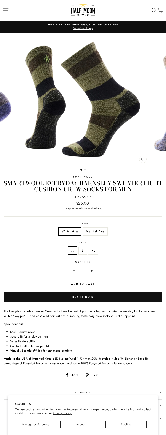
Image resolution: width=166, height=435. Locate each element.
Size (82, 242)
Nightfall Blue (95, 231)
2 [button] (85, 170)
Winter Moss (70, 231)
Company (83, 392)
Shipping (69, 208)
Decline (126, 424)
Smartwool (83, 176)
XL (93, 250)
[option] (83, 27)
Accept (80, 424)
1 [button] (81, 170)
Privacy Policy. (62, 413)
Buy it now (83, 297)
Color (83, 223)
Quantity (83, 262)
